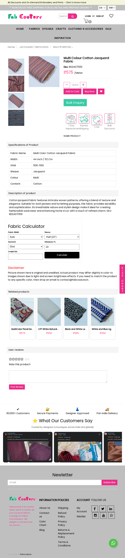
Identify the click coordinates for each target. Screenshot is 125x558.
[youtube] (103, 515)
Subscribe (109, 482)
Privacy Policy (62, 523)
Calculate (62, 255)
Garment (12, 242)
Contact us (44, 514)
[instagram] (95, 515)
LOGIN (88, 16)
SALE (108, 29)
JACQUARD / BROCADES (33, 47)
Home (11, 47)
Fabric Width (13, 232)
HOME (20, 29)
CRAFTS (61, 29)
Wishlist (81, 516)
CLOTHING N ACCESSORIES (85, 29)
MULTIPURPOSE (62, 47)
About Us (44, 508)
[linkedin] (110, 508)
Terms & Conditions (64, 543)
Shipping (63, 508)
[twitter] (102, 508)
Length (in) (12, 251)
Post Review (17, 386)
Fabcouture (25, 554)
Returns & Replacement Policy (66, 533)
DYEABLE (48, 29)
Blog (42, 530)
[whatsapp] (111, 515)
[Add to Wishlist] (101, 91)
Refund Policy (62, 514)
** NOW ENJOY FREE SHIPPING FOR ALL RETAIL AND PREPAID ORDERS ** (50, 7)
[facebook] (94, 508)
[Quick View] (29, 322)
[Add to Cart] (42, 322)
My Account (82, 509)
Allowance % (50, 242)
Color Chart (42, 523)
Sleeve (47, 232)
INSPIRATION (62, 38)
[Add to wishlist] (49, 322)
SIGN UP (100, 16)
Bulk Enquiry (75, 102)
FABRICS (34, 29)
